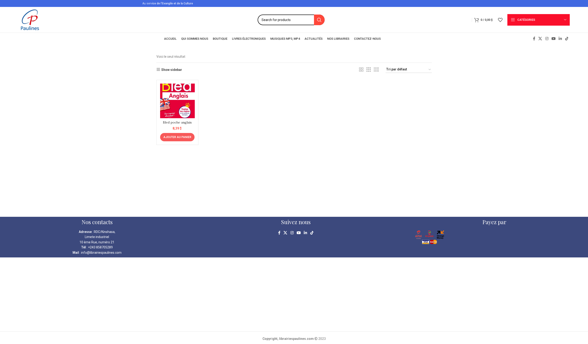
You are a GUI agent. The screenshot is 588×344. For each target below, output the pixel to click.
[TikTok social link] (567, 38)
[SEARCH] (319, 20)
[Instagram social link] (547, 38)
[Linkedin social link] (560, 38)
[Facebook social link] (534, 38)
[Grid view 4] (376, 69)
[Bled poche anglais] (177, 101)
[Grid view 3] (368, 69)
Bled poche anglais (177, 122)
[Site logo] (30, 19)
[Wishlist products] (500, 19)
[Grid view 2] (361, 69)
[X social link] (540, 38)
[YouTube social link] (553, 38)
